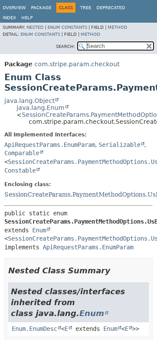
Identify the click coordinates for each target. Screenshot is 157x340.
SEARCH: (65, 46)
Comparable (21, 153)
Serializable (119, 144)
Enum (39, 230)
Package (41, 7)
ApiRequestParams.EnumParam (49, 144)
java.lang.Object (29, 100)
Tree (85, 7)
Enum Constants (67, 27)
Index (9, 17)
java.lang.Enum (41, 107)
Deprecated (110, 7)
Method (117, 27)
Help (27, 17)
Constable (20, 170)
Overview (14, 7)
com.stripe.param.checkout (76, 64)
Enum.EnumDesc (34, 328)
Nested (35, 27)
